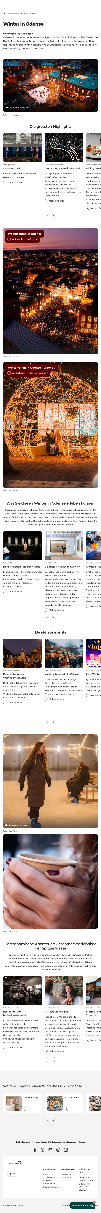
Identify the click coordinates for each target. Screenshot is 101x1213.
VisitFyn (83, 1190)
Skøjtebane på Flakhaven (18, 108)
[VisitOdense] (15, 1162)
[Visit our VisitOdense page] (35, 1150)
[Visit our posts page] (66, 1150)
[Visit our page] (42, 1150)
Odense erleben (13, 14)
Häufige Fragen (50, 1187)
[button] (22, 174)
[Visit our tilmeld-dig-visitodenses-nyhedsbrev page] (50, 1150)
